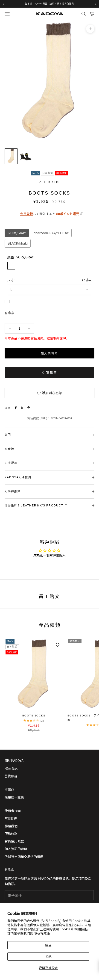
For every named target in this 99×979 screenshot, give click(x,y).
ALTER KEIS (49, 182)
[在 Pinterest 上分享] (28, 408)
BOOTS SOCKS (33, 715)
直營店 (9, 789)
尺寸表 (87, 280)
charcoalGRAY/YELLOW (51, 233)
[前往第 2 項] (25, 156)
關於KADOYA (14, 760)
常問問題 (11, 818)
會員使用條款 (14, 841)
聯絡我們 (11, 826)
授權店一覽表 (14, 797)
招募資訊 (11, 768)
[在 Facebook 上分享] (15, 408)
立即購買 (49, 373)
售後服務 (11, 776)
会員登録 (26, 213)
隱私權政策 (42, 933)
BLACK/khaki (18, 243)
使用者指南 (13, 810)
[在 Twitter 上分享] (22, 408)
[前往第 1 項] (11, 156)
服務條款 (11, 833)
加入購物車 (49, 353)
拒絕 (48, 956)
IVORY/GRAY (17, 233)
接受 (48, 945)
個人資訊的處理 (16, 848)
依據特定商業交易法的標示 (24, 856)
